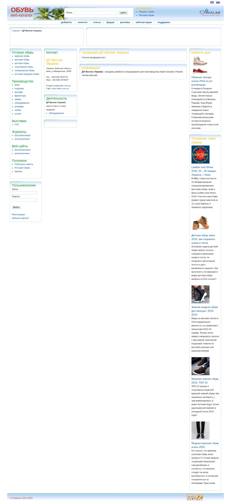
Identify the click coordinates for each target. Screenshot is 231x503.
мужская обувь (22, 56)
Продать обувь (146, 11)
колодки (19, 92)
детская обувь (22, 63)
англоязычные (22, 139)
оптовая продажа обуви (27, 74)
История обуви (22, 168)
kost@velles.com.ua (62, 86)
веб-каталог (22, 15)
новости (82, 22)
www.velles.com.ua (60, 88)
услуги (18, 113)
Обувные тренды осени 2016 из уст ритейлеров (202, 81)
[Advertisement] (75, 2)
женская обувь (22, 59)
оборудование (22, 103)
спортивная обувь (24, 67)
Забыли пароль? (20, 218)
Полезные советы (24, 164)
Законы (18, 171)
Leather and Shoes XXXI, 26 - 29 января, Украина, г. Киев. (204, 171)
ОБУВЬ (22, 10)
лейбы (18, 110)
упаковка (19, 106)
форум (110, 22)
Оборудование (56, 113)
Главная (15, 31)
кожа (17, 85)
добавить (66, 22)
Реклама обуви (146, 15)
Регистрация (18, 214)
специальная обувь (24, 70)
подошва (19, 88)
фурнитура (20, 95)
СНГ (17, 124)
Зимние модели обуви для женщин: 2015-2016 (204, 311)
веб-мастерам (144, 22)
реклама (125, 22)
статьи (97, 22)
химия (18, 99)
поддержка (164, 22)
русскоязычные (22, 135)
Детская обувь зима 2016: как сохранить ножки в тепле (203, 239)
